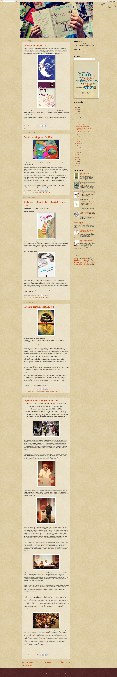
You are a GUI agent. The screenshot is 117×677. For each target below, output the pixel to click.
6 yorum (29, 192)
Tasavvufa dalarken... (79, 222)
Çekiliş (84, 258)
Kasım (78, 120)
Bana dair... (43, 192)
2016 (76, 109)
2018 (76, 105)
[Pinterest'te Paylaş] (47, 126)
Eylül (77, 136)
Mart (77, 150)
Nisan (77, 147)
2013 (76, 116)
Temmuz (78, 141)
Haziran (78, 143)
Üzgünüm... (93, 262)
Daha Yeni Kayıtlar (28, 662)
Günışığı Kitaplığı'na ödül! (36, 45)
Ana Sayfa (47, 662)
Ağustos (78, 139)
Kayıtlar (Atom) (29, 665)
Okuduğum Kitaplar (50, 192)
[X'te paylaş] (44, 126)
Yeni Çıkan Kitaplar (44, 297)
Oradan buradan (44, 128)
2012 (76, 157)
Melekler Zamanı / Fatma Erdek (39, 306)
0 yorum (29, 657)
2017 (76, 107)
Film (93, 258)
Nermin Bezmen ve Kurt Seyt (87, 212)
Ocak (77, 154)
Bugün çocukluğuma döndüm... (39, 137)
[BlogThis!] (42, 126)
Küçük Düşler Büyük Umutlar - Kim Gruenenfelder (87, 231)
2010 (76, 161)
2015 (76, 111)
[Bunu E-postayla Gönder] (41, 126)
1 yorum (29, 128)
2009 (76, 163)
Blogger (55, 673)
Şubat (78, 152)
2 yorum (29, 391)
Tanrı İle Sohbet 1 (84, 183)
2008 (76, 166)
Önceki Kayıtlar (65, 662)
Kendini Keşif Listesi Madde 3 (87, 202)
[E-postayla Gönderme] (25, 128)
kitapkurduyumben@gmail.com (81, 52)
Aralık (78, 117)
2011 (76, 159)
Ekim (77, 122)
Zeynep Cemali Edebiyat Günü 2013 (41, 400)
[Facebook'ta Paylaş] (45, 126)
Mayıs (78, 145)
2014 (76, 113)
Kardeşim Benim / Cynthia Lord (87, 192)
